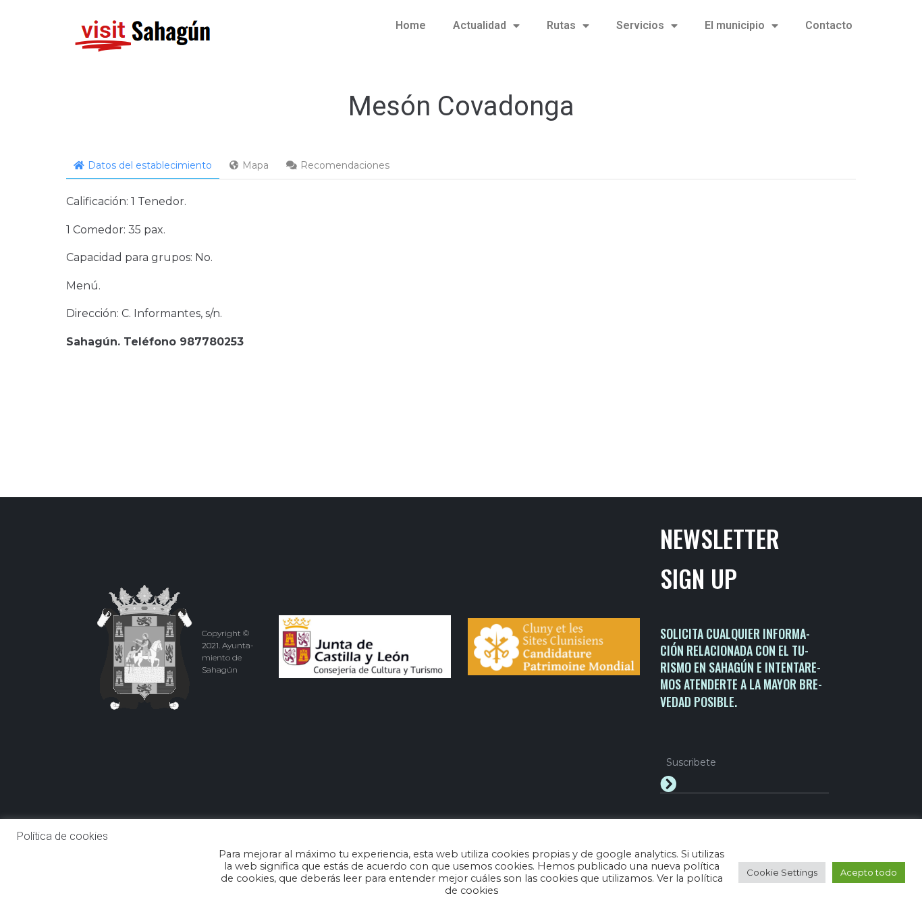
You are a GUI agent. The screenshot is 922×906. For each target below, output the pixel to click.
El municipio (735, 25)
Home (411, 25)
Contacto (828, 25)
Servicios (640, 25)
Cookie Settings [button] (782, 872)
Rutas (561, 25)
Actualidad (479, 25)
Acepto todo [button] (868, 872)
